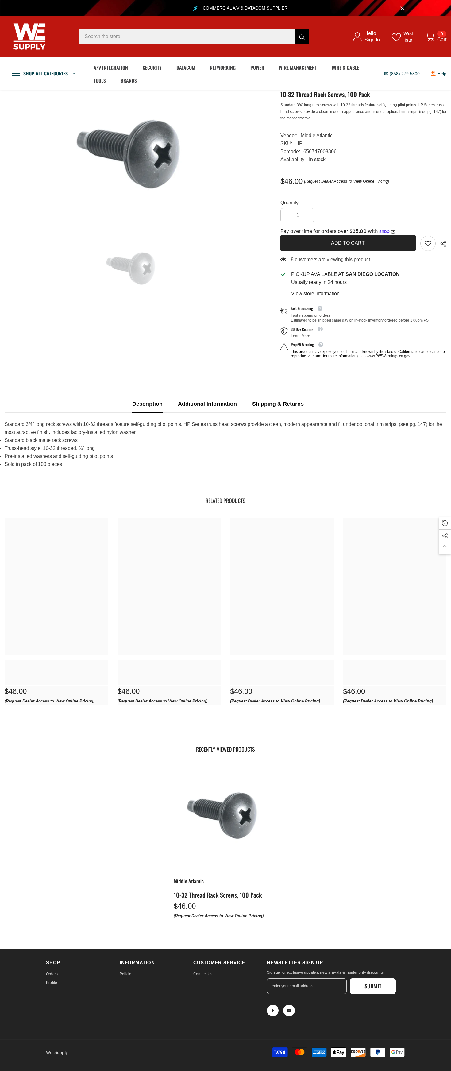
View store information (315, 293)
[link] (428, 243)
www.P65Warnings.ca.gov (388, 356)
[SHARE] (441, 243)
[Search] (194, 36)
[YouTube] (289, 1010)
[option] (133, 159)
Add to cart (348, 243)
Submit (372, 986)
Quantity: (290, 202)
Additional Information (207, 404)
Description (147, 404)
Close (402, 8)
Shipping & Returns (278, 404)
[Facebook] (273, 1010)
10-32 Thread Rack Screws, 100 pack (218, 894)
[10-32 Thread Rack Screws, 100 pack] (225, 818)
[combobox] (187, 36)
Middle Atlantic (317, 135)
